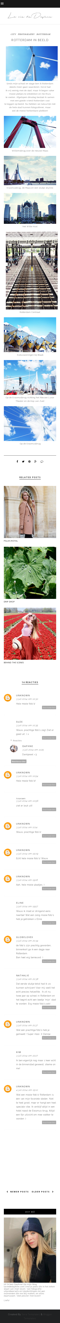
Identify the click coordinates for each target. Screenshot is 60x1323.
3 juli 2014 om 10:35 (27, 725)
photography (26, 34)
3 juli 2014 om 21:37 (27, 1025)
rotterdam (43, 34)
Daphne (27, 746)
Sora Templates (31, 1314)
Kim (18, 1052)
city (13, 34)
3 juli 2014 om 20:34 (27, 940)
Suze (19, 721)
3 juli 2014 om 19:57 (27, 906)
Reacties (17, 740)
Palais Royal (11, 541)
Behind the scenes (14, 662)
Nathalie (22, 975)
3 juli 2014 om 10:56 (27, 801)
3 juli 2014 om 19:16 (27, 880)
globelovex (24, 937)
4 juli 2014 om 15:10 (27, 1090)
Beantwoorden (49, 707)
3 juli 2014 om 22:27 (27, 1055)
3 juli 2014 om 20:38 (27, 979)
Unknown (23, 695)
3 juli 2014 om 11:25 (33, 749)
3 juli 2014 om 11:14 (26, 827)
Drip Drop (9, 601)
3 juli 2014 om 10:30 (27, 699)
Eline (20, 902)
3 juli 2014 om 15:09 (27, 853)
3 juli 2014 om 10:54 (27, 776)
